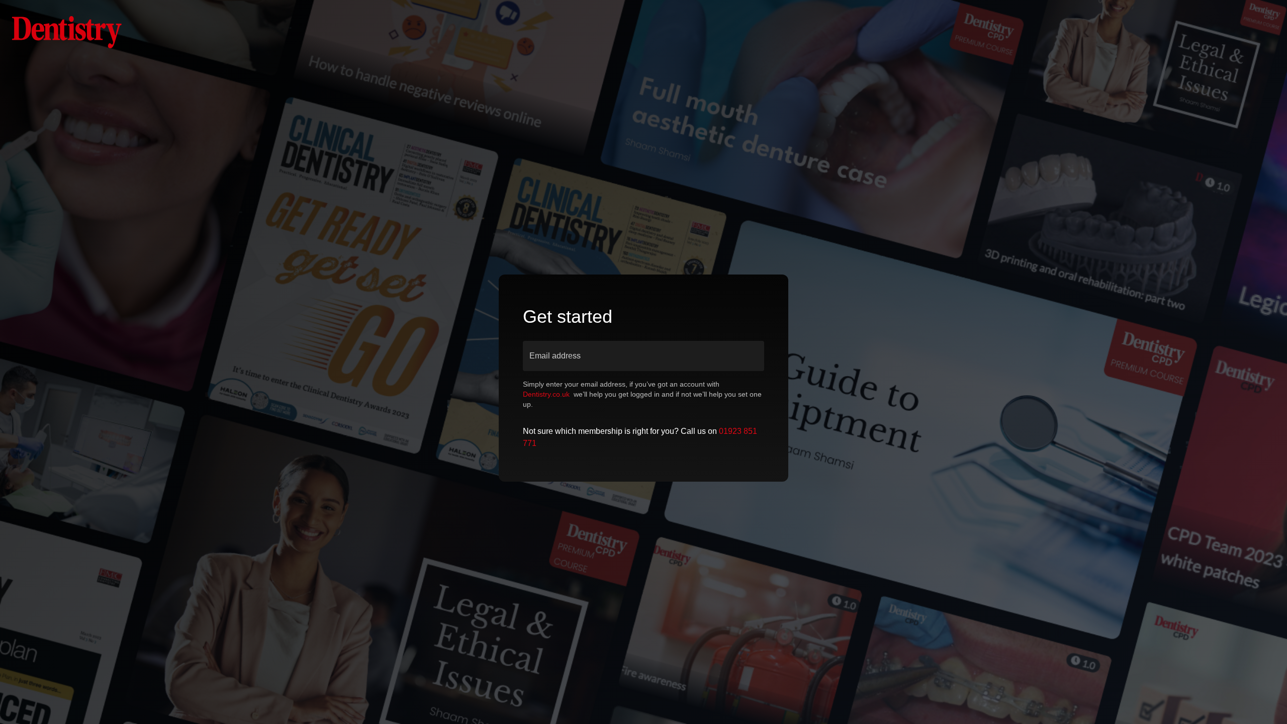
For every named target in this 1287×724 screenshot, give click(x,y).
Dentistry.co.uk (546, 394)
